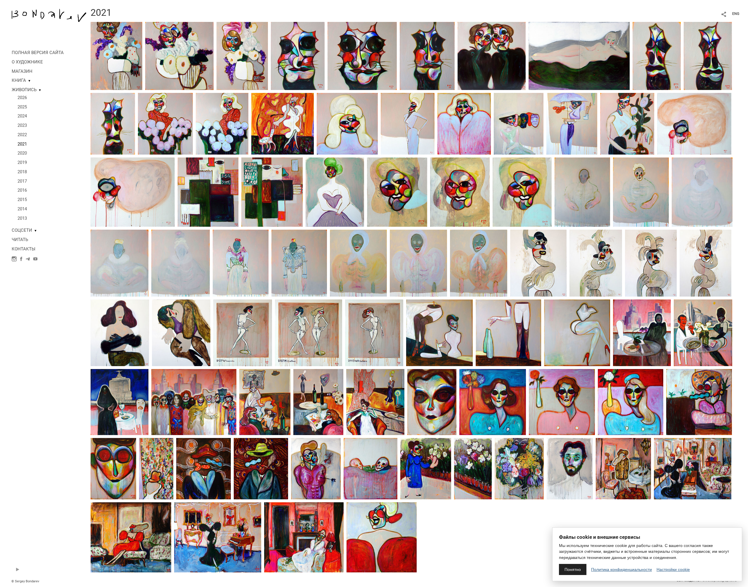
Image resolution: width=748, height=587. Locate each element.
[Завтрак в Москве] (642, 332)
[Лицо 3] (522, 191)
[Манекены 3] (374, 332)
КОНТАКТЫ (23, 249)
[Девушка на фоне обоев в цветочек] (156, 468)
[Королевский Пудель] (362, 55)
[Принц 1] (358, 262)
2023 (22, 125)
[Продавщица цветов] (627, 123)
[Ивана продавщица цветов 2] (165, 123)
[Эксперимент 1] (208, 191)
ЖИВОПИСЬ (24, 89)
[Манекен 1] (431, 401)
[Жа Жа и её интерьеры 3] (692, 468)
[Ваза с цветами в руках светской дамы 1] (116, 55)
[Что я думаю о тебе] (518, 123)
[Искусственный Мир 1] (562, 401)
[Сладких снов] (181, 332)
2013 (22, 218)
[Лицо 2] (460, 191)
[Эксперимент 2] (272, 191)
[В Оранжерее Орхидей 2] (473, 468)
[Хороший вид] (699, 401)
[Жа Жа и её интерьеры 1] (623, 468)
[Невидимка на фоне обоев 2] (203, 468)
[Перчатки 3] (651, 262)
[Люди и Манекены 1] (439, 332)
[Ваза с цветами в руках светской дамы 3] (242, 55)
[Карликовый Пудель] (298, 55)
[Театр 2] (299, 262)
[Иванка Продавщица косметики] (347, 123)
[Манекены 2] (308, 332)
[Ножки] (577, 332)
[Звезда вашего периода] (407, 123)
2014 (22, 209)
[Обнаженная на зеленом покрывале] (579, 55)
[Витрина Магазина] (375, 401)
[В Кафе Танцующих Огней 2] (264, 401)
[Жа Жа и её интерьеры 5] (304, 537)
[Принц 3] (478, 262)
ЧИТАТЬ (20, 239)
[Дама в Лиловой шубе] (464, 123)
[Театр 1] (241, 262)
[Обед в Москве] (703, 332)
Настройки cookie (673, 569)
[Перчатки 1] (538, 262)
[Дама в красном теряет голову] (382, 537)
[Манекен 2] (113, 468)
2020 (22, 153)
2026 (22, 97)
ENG (735, 14)
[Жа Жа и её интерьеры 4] (217, 537)
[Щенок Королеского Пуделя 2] (708, 55)
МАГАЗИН (22, 71)
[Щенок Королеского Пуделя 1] (657, 55)
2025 (22, 107)
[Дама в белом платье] (282, 123)
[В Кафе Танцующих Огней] (318, 401)
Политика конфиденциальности (621, 569)
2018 (22, 171)
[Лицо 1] (397, 191)
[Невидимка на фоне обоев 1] (261, 468)
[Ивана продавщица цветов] (222, 123)
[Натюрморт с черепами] (370, 468)
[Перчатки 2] (595, 262)
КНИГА (19, 80)
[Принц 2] (418, 262)
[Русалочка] (120, 332)
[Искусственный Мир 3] (630, 401)
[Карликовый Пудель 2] (427, 55)
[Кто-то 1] (582, 191)
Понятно (573, 569)
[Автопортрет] (570, 468)
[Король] (702, 191)
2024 (22, 116)
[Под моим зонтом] (571, 123)
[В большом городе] (193, 401)
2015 (22, 199)
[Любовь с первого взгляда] (316, 468)
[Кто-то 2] (641, 191)
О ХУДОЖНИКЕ (27, 62)
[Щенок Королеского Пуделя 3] (113, 123)
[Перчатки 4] (705, 262)
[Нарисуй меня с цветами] (519, 468)
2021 (22, 144)
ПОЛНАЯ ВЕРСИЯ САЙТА (38, 52)
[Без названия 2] (133, 191)
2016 (22, 190)
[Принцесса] (119, 262)
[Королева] (180, 262)
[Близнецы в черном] (492, 55)
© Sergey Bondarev (25, 581)
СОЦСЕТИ (22, 230)
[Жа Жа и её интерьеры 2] (131, 537)
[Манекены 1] (242, 332)
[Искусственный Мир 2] (492, 401)
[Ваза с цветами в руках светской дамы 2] (179, 55)
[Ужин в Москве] (119, 401)
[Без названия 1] (694, 123)
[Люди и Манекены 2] (508, 332)
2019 (22, 162)
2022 (22, 134)
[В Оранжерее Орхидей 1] (425, 468)
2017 (22, 181)
